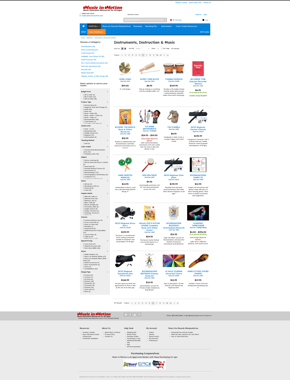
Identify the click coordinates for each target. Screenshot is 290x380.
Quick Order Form (195, 2)
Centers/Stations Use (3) (93, 220)
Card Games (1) (90, 121)
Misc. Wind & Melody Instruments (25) (94, 63)
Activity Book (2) (90, 105)
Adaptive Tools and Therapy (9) (95, 107)
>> (167, 55)
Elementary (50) (90, 131)
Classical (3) (88, 188)
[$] (205, 20)
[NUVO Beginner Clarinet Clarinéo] (198, 116)
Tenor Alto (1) (89, 289)
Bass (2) (87, 291)
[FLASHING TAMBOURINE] (198, 212)
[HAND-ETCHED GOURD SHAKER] (198, 260)
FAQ (128, 344)
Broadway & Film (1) (91, 186)
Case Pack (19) (89, 244)
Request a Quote (181, 2)
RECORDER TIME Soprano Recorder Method (198, 81)
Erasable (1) (88, 226)
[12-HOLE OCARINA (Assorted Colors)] (174, 260)
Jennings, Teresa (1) (91, 213)
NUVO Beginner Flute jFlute (174, 176)
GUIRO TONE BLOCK (149, 79)
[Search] (165, 20)
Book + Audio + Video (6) (93, 115)
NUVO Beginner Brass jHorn (125, 224)
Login (205, 14)
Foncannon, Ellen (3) (91, 207)
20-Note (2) (88, 279)
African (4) (88, 184)
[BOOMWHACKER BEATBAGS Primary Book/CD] (149, 260)
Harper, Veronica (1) (91, 211)
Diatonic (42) (89, 281)
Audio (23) (88, 109)
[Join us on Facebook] (130, 314)
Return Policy (131, 334)
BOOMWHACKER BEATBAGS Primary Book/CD (149, 273)
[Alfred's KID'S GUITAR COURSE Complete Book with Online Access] (149, 212)
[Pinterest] (139, 314)
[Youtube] (135, 314)
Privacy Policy (110, 334)
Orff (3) (87, 143)
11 (160, 55)
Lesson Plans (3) (90, 234)
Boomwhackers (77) (91, 172)
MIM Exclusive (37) (91, 239)
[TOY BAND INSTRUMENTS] (149, 116)
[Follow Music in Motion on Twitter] (126, 314)
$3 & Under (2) (89, 95)
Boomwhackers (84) (88, 46)
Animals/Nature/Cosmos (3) (94, 168)
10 (157, 55)
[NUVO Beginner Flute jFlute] (174, 164)
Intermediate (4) (90, 137)
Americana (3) (89, 166)
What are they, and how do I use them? (185, 334)
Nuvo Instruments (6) (92, 265)
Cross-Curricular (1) (91, 222)
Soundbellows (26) (91, 269)
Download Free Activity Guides (182, 332)
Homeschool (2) (90, 228)
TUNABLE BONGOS (173, 79)
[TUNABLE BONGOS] (174, 68)
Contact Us (207, 2)
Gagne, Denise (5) (90, 209)
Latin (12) (87, 190)
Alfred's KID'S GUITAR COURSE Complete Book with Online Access (149, 226)
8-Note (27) (88, 275)
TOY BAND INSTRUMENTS (149, 127)
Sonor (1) (87, 267)
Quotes (151, 334)
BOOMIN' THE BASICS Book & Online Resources (125, 129)
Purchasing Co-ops (133, 338)
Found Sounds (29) (87, 53)
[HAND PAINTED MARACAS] (125, 164)
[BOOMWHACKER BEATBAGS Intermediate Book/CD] (174, 212)
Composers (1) (89, 177)
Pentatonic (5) (89, 283)
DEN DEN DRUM (149, 175)
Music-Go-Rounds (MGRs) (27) (95, 256)
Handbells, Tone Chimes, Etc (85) (92, 56)
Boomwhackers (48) (91, 119)
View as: (117, 48)
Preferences (153, 340)
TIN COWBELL (173, 127)
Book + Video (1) (90, 117)
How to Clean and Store (179, 336)
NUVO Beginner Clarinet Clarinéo (198, 128)
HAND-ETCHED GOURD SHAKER (198, 272)
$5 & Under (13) (90, 97)
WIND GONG (125, 79)
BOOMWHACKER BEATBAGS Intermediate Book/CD (174, 225)
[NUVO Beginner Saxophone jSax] (125, 260)
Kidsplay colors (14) (91, 154)
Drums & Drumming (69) (89, 50)
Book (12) (87, 111)
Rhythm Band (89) (87, 73)
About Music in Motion (112, 332)
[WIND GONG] (125, 68)
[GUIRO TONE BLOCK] (149, 68)
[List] (125, 48)
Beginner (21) (89, 135)
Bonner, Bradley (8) (91, 205)
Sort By (131, 48)
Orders (151, 332)
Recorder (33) (86, 69)
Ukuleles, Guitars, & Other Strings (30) (94, 76)
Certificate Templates (90, 338)
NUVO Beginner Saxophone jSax (125, 272)
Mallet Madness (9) (91, 254)
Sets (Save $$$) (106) (92, 248)
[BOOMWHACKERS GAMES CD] (198, 164)
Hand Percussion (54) (88, 60)
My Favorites (177, 20)
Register (199, 14)
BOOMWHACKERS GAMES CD (198, 176)
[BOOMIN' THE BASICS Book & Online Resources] (125, 116)
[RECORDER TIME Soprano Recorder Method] (198, 68)
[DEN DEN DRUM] (149, 164)
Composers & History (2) (93, 179)
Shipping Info (131, 332)
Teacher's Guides (89, 332)
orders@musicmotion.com (193, 315)
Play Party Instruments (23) (90, 66)
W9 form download (133, 347)
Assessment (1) (90, 170)
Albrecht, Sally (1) (90, 196)
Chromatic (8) (89, 285)
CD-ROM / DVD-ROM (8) (93, 123)
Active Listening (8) (91, 160)
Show (153, 48)
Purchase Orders (133, 336)
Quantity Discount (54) (92, 246)
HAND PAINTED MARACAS (125, 176)
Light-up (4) (88, 236)
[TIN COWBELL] (174, 116)
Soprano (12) (89, 287)
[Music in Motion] (103, 8)
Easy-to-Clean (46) (91, 224)
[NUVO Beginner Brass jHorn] (125, 212)
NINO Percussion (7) (91, 262)
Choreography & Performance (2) (96, 174)
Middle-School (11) (91, 133)
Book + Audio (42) (90, 113)
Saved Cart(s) (154, 336)
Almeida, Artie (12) (91, 198)
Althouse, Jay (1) (90, 200)
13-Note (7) (88, 277)
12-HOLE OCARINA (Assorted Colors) (173, 272)
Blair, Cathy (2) (89, 203)
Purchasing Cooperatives (145, 353)
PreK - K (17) (89, 129)
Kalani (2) (87, 215)
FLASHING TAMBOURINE (198, 224)
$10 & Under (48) (90, 99)
